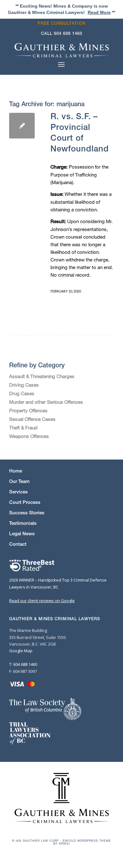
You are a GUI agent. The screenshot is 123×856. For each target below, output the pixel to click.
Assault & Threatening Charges (41, 376)
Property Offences (28, 410)
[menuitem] (63, 23)
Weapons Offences (29, 436)
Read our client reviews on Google (42, 600)
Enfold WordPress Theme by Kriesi (82, 842)
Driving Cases (24, 385)
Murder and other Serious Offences (46, 402)
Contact (17, 544)
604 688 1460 (68, 33)
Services (18, 491)
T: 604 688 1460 (23, 664)
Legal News (22, 533)
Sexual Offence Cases (32, 419)
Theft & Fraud (23, 427)
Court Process (24, 502)
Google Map (20, 650)
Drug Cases (21, 393)
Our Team (19, 481)
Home (15, 470)
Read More (99, 12)
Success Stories (26, 512)
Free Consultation (61, 23)
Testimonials (23, 523)
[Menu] (61, 64)
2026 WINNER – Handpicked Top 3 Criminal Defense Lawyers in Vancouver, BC (58, 583)
